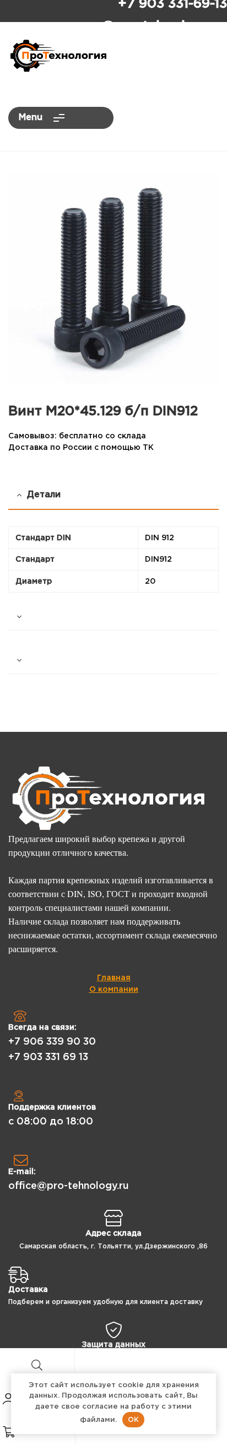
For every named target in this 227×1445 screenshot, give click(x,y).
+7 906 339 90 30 (52, 1041)
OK (133, 1419)
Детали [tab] (44, 495)
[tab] (113, 617)
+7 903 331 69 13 (48, 1057)
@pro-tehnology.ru (164, 26)
